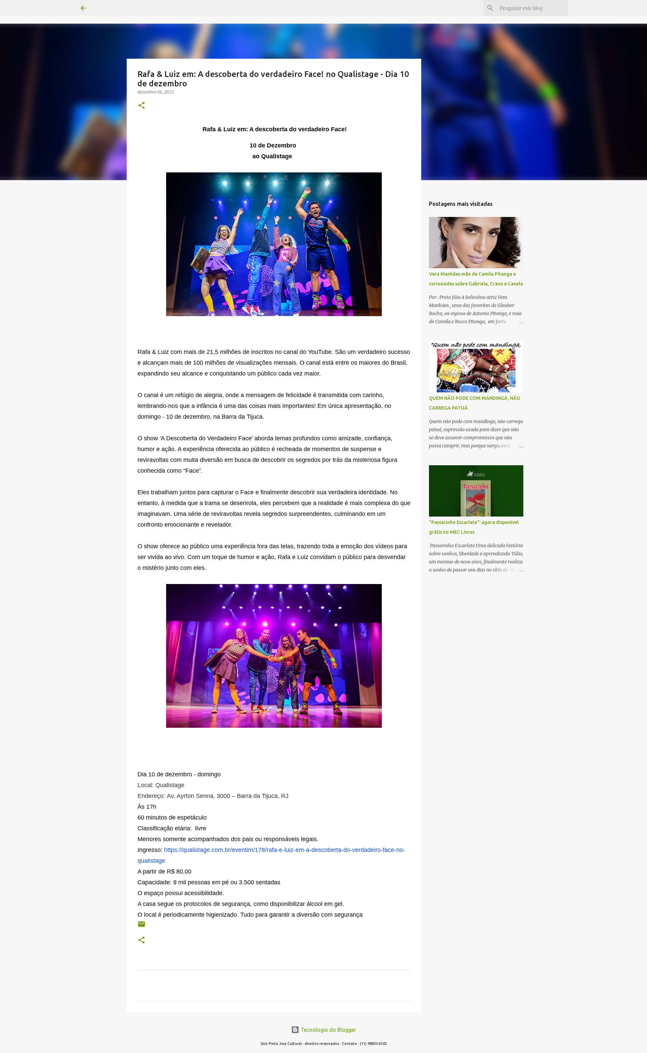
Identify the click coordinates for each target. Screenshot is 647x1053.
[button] (141, 105)
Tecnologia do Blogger (327, 1030)
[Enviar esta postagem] (141, 926)
